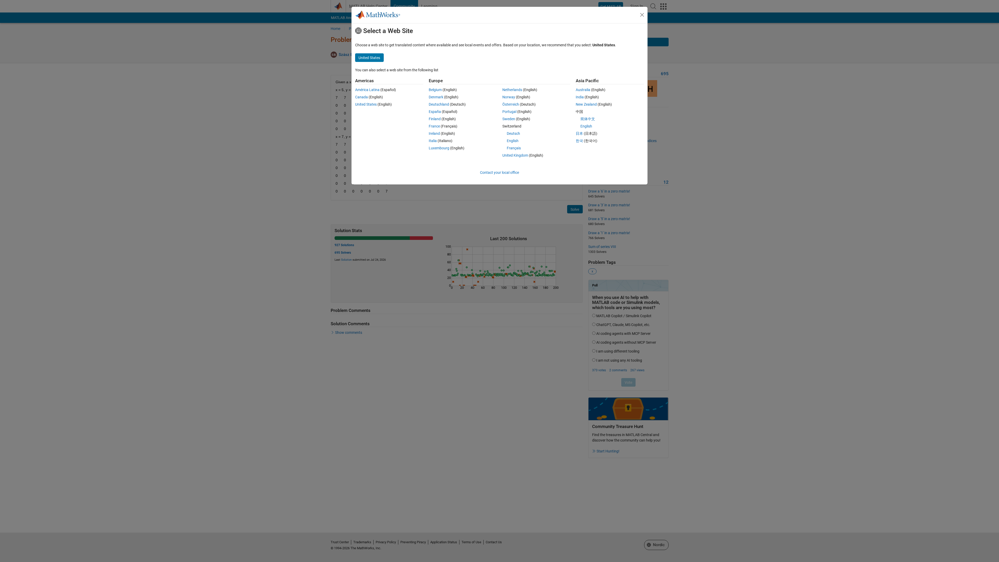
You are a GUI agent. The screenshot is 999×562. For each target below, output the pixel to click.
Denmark (436, 97)
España (435, 112)
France (434, 126)
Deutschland (439, 104)
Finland (435, 119)
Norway (508, 97)
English (512, 141)
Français (514, 148)
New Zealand (586, 104)
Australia (583, 90)
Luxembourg (439, 148)
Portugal (509, 112)
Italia (433, 141)
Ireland (434, 133)
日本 (579, 133)
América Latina (367, 90)
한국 (579, 141)
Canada (361, 97)
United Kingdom (515, 155)
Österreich (510, 104)
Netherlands (512, 90)
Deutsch (513, 133)
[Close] (642, 14)
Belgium (435, 90)
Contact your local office (499, 172)
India (580, 97)
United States (366, 104)
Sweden (508, 119)
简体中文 (587, 119)
